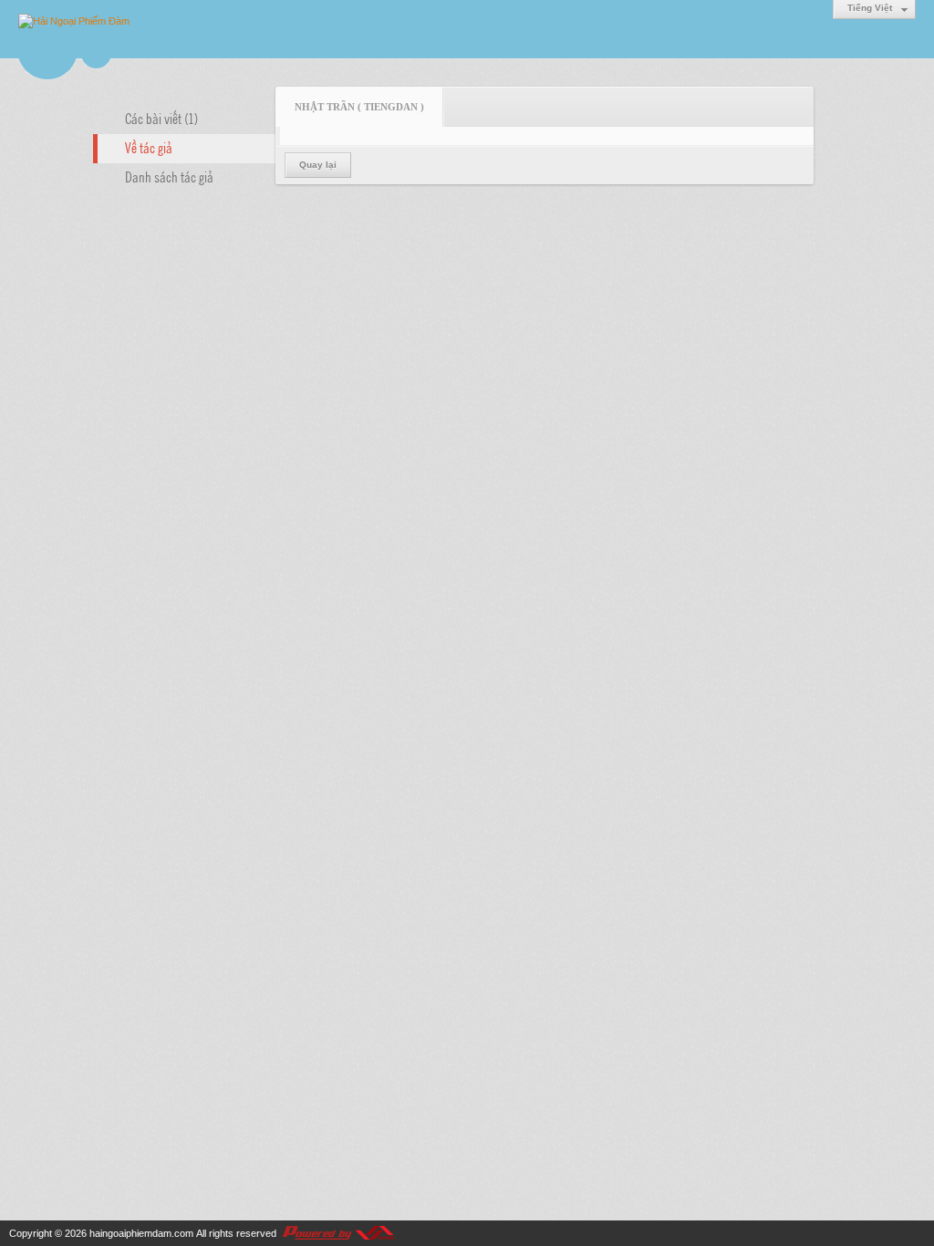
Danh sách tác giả (169, 176)
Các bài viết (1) (161, 118)
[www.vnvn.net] (337, 1233)
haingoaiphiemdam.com (141, 1233)
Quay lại (318, 165)
